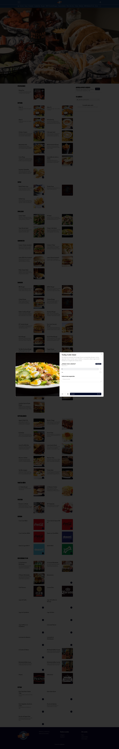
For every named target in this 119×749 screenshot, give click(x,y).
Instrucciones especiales (68, 376)
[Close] (101, 354)
